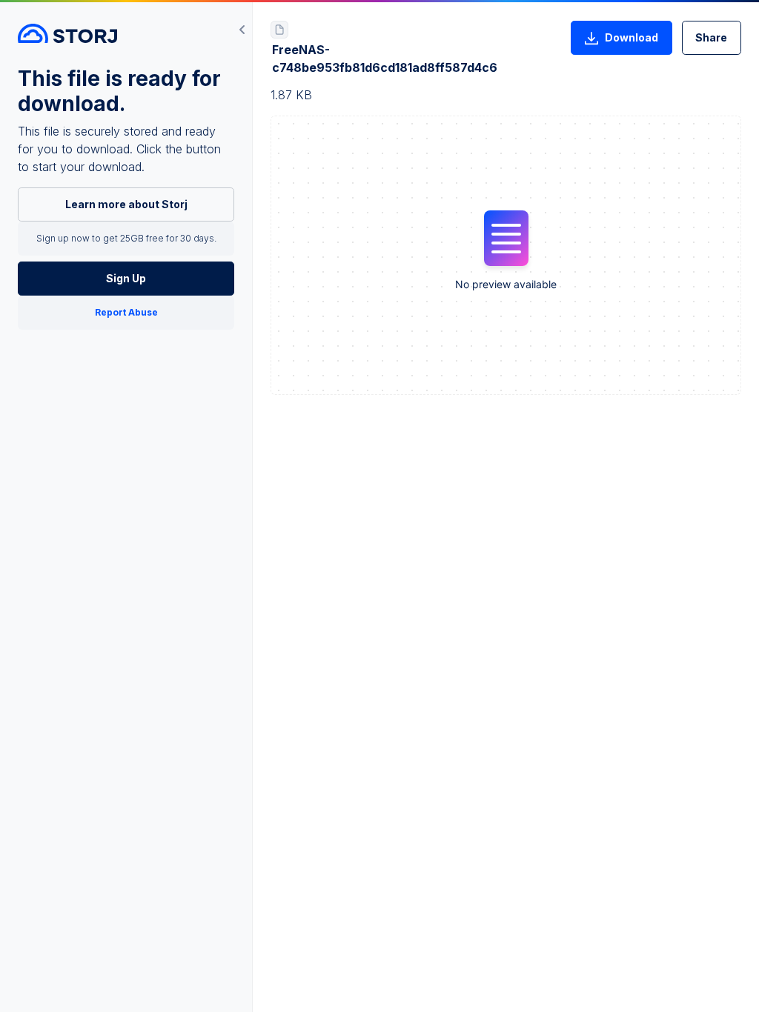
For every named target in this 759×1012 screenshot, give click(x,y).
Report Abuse (126, 312)
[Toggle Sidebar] (242, 29)
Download (631, 37)
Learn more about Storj (126, 204)
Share (711, 37)
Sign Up (126, 278)
